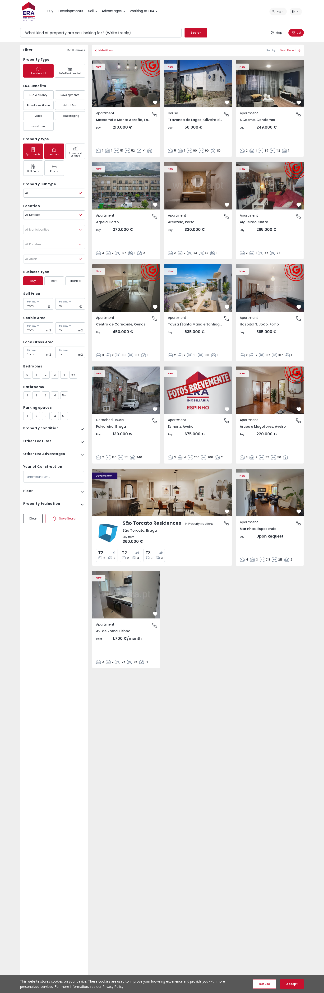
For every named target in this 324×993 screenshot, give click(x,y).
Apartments (33, 154)
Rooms (54, 171)
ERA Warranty (38, 95)
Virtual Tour (70, 105)
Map (279, 33)
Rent (54, 281)
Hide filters (105, 50)
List (299, 33)
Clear (33, 518)
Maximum (65, 301)
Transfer (75, 281)
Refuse (264, 984)
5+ (73, 375)
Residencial (38, 73)
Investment (38, 126)
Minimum (33, 301)
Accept (292, 984)
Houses (54, 154)
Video (38, 116)
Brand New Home (38, 105)
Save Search (68, 518)
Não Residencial (69, 73)
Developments (69, 95)
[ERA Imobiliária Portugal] (28, 11)
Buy (33, 281)
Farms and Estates (75, 155)
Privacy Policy (112, 986)
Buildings (33, 171)
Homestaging (70, 116)
